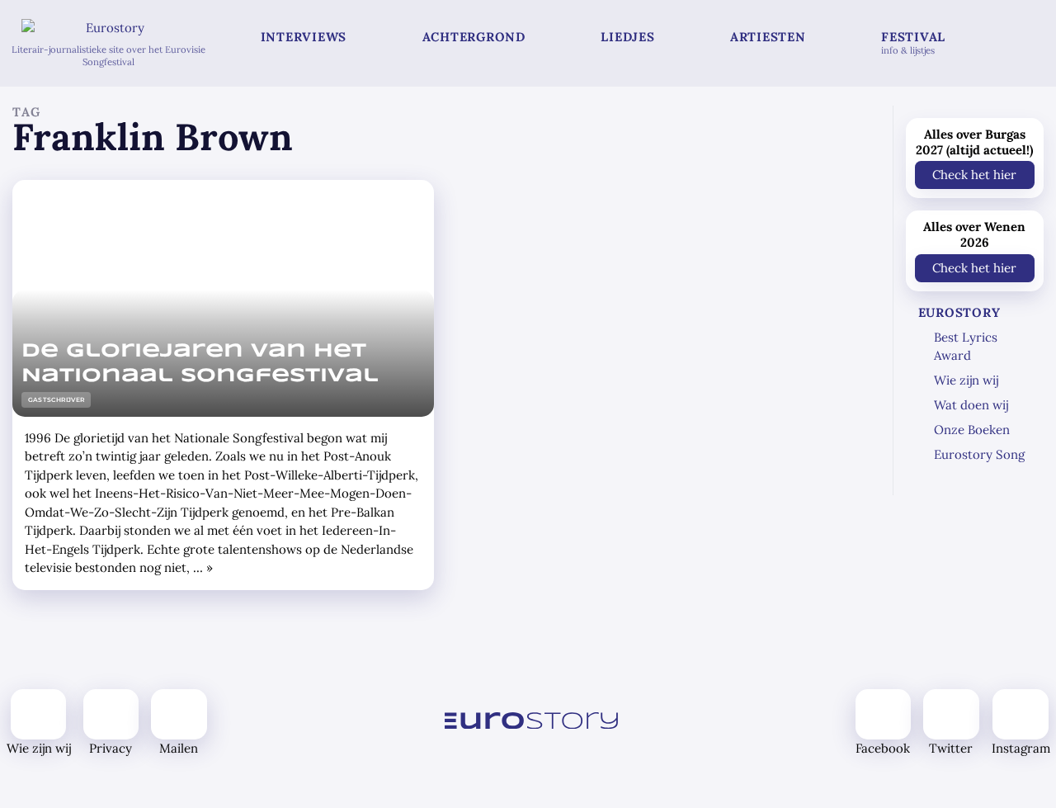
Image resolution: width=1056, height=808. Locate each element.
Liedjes (627, 37)
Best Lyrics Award (965, 346)
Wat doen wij (971, 405)
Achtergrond (474, 37)
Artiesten (768, 37)
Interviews (304, 37)
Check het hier (974, 174)
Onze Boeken (972, 429)
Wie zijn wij (966, 380)
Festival (913, 42)
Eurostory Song (979, 454)
